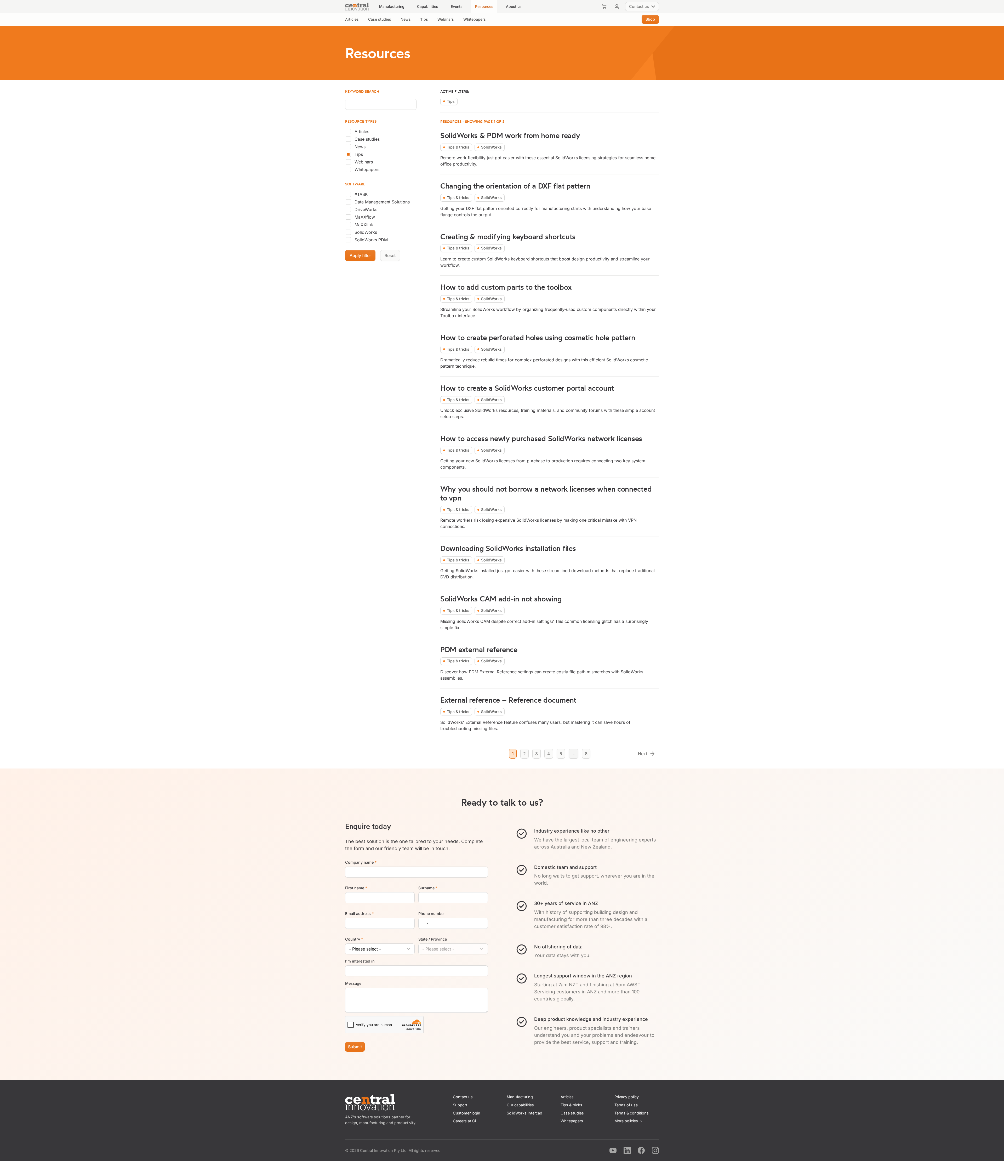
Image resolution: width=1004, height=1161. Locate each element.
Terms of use (626, 1105)
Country (354, 939)
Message (353, 983)
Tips (359, 154)
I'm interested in (360, 961)
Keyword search (362, 91)
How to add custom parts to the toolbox (506, 287)
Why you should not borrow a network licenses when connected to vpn (546, 493)
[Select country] (424, 923)
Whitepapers (367, 169)
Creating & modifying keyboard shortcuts (507, 236)
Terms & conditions (631, 1113)
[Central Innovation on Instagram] (655, 1150)
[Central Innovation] (357, 6)
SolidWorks (366, 232)
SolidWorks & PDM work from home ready (510, 135)
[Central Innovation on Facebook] (641, 1150)
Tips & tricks (571, 1105)
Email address (359, 913)
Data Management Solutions (382, 201)
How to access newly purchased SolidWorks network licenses (541, 438)
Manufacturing (520, 1097)
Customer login (466, 1113)
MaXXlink (364, 224)
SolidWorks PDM (371, 239)
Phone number (431, 913)
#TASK (361, 194)
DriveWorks (366, 209)
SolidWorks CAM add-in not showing (501, 598)
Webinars (364, 161)
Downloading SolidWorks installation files (508, 548)
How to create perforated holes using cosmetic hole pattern (537, 337)
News (360, 146)
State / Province (432, 939)
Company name (360, 862)
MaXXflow (365, 217)
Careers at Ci (464, 1121)
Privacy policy (626, 1097)
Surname (427, 888)
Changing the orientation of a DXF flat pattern (515, 185)
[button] (391, 6)
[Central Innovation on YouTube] (613, 1150)
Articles (362, 131)
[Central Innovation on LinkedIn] (627, 1150)
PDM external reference (478, 649)
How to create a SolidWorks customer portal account (527, 387)
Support (460, 1105)
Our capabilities (520, 1105)
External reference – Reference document (508, 699)
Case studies (367, 139)
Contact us (463, 1097)
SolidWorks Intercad (524, 1113)
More (626, 1121)
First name (356, 888)
